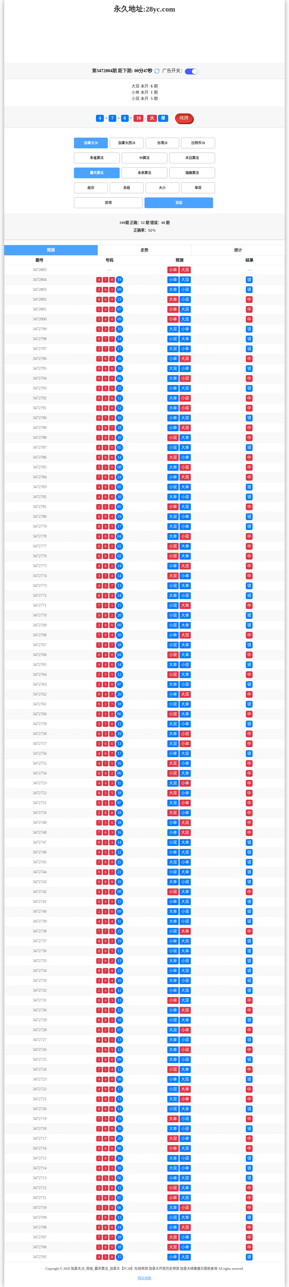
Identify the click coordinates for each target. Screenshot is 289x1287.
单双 (198, 188)
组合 (90, 188)
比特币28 (198, 143)
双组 (179, 203)
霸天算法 (97, 173)
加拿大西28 (126, 143)
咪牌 (184, 118)
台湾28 (162, 143)
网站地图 (144, 1278)
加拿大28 (91, 143)
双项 (108, 203)
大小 (162, 188)
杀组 (126, 188)
